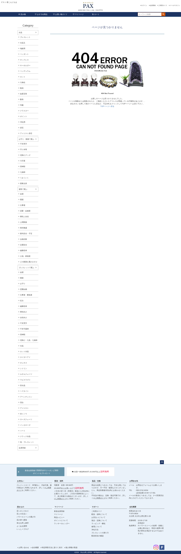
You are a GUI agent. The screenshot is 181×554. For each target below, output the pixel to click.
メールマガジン (175, 5)
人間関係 (23, 222)
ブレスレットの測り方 (100, 533)
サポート (95, 507)
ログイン (144, 5)
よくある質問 (22, 526)
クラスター (24, 111)
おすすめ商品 (42, 14)
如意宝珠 (23, 94)
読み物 (23, 14)
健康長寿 (23, 250)
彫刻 (22, 88)
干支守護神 (24, 329)
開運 (22, 200)
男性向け (23, 312)
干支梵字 (23, 144)
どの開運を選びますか (28, 262)
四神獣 (22, 166)
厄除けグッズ (25, 155)
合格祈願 (23, 239)
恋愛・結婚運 (25, 211)
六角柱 (22, 82)
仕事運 (22, 205)
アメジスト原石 (26, 133)
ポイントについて (61, 520)
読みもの (20, 507)
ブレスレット (25, 37)
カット (22, 77)
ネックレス (24, 60)
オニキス (23, 363)
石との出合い (22, 514)
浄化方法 (94, 530)
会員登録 (153, 5)
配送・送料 (59, 481)
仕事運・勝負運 (26, 295)
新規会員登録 (59, 511)
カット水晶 (24, 351)
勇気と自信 (24, 217)
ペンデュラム (25, 71)
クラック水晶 (25, 436)
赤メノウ (23, 414)
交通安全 (23, 245)
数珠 (22, 99)
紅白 (22, 301)
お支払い (20, 481)
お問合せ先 (133, 481)
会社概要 (132, 507)
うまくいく (24, 178)
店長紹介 (141, 523)
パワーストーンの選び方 (26, 517)
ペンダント (24, 54)
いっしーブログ (23, 529)
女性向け (23, 318)
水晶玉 (22, 43)
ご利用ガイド (162, 5)
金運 (22, 194)
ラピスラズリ (25, 380)
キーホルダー (25, 65)
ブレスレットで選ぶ (26, 268)
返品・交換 (96, 481)
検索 (163, 14)
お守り (22, 284)
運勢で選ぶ (23, 189)
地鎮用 (22, 48)
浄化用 (22, 122)
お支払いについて (98, 517)
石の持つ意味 (22, 520)
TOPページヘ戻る (107, 106)
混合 (22, 402)
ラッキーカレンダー (62, 523)
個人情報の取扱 (71, 547)
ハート (22, 431)
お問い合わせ (24, 547)
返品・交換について (99, 520)
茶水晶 (22, 385)
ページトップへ (162, 462)
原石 (22, 128)
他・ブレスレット (27, 442)
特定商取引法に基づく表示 (52, 547)
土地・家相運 (25, 256)
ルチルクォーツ (26, 374)
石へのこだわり (23, 511)
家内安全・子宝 (26, 233)
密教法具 (23, 183)
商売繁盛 (23, 228)
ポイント (23, 116)
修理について (96, 527)
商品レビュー (59, 517)
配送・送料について (99, 514)
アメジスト (24, 408)
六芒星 (22, 161)
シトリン (23, 368)
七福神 (22, 172)
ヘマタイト (24, 391)
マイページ (79, 14)
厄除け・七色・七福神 (28, 340)
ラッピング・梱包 (98, 523)
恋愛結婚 (23, 289)
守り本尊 (23, 149)
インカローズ (25, 425)
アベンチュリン (26, 397)
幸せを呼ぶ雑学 (23, 523)
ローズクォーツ (26, 419)
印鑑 (22, 105)
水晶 (20, 32)
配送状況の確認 (97, 536)
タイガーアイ (25, 357)
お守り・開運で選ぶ (26, 139)
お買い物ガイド (61, 14)
